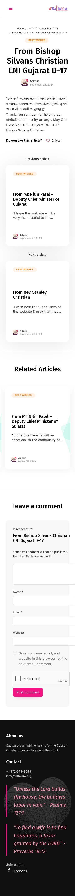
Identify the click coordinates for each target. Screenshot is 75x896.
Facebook (19, 871)
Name (17, 592)
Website (18, 632)
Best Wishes (36, 40)
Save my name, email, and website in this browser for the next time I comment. (43, 658)
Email (16, 612)
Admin (34, 81)
